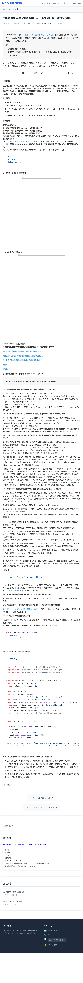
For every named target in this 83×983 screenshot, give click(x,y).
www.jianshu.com (47, 23)
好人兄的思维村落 (12, 3)
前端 (10, 9)
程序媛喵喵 (17, 590)
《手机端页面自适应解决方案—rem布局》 (37, 35)
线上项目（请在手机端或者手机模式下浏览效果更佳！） (23, 360)
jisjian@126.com (53, 930)
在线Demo (6, 369)
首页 (43, 3)
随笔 (54, 3)
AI (68, 3)
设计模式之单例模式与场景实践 (42, 798)
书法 (64, 3)
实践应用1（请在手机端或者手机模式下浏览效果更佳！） (23, 351)
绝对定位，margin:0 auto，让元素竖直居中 (40, 807)
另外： (7, 850)
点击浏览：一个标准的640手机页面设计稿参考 (21, 609)
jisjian (49, 935)
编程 (49, 3)
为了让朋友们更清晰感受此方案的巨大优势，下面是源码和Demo (27, 863)
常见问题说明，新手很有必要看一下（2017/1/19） (22, 866)
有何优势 (8, 855)
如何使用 (8, 858)
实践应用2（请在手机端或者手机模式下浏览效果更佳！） (23, 356)
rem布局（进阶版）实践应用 (15, 861)
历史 (59, 3)
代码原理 (8, 852)
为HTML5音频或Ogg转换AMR (13, 901)
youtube (74, 3)
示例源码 (6, 365)
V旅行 (71, 482)
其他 (79, 3)
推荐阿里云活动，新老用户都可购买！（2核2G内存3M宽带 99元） (25, 844)
